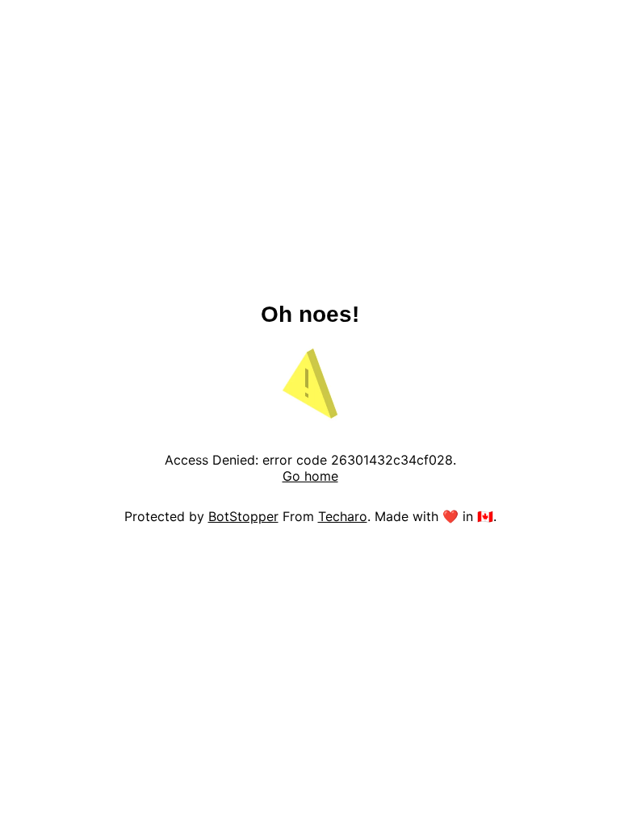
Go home (310, 476)
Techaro (342, 516)
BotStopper (243, 516)
